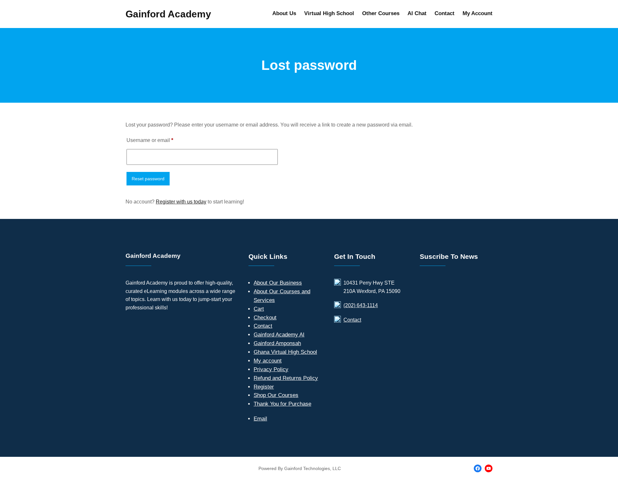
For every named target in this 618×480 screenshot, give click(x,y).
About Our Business (278, 283)
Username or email (160, 140)
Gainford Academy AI (279, 335)
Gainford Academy (168, 14)
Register (264, 387)
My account (268, 361)
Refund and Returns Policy (286, 378)
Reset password (148, 178)
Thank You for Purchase (282, 404)
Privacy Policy (271, 369)
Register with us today (181, 201)
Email (260, 419)
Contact (263, 326)
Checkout (265, 318)
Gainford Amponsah (277, 343)
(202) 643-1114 (360, 305)
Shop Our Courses (276, 395)
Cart (259, 309)
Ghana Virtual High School (285, 352)
